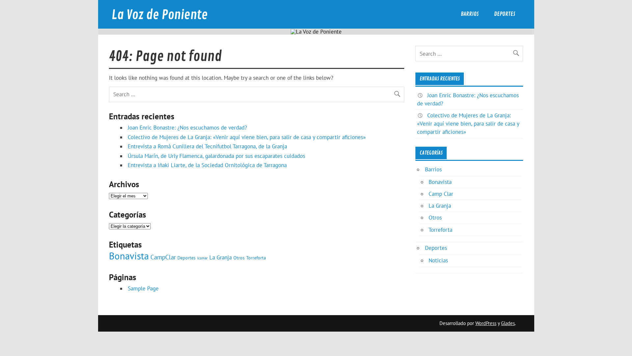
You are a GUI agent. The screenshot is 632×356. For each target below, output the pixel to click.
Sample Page (143, 288)
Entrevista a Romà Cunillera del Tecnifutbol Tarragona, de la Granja (207, 146)
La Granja (220, 257)
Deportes (504, 14)
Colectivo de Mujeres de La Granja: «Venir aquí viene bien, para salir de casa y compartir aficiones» (247, 137)
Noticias (438, 260)
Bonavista (129, 256)
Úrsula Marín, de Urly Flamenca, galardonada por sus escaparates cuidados (216, 156)
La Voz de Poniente (160, 15)
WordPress (485, 323)
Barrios (470, 14)
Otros (239, 258)
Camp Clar (441, 193)
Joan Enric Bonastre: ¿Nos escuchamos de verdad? (187, 127)
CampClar (163, 257)
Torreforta (256, 258)
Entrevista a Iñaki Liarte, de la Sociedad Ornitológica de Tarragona (207, 165)
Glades (508, 323)
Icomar (202, 258)
